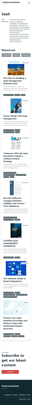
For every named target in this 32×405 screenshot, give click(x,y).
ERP (22, 34)
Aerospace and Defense (16, 21)
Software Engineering (16, 41)
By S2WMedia (4, 388)
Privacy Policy (22, 399)
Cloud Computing (15, 19)
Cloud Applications (22, 23)
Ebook (28, 395)
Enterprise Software (15, 34)
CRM (21, 29)
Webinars (15, 395)
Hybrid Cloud (13, 38)
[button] (28, 3)
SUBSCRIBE (10, 371)
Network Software (23, 38)
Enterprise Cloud (14, 32)
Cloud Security (23, 25)
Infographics (22, 395)
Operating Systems (15, 39)
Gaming (26, 34)
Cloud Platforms (14, 25)
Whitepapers (8, 395)
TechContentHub (10, 386)
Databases (26, 29)
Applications (13, 23)
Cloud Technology (15, 29)
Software (22, 19)
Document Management (16, 30)
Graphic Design (24, 36)
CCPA (28, 399)
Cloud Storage (14, 27)
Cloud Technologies (23, 27)
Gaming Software (14, 36)
